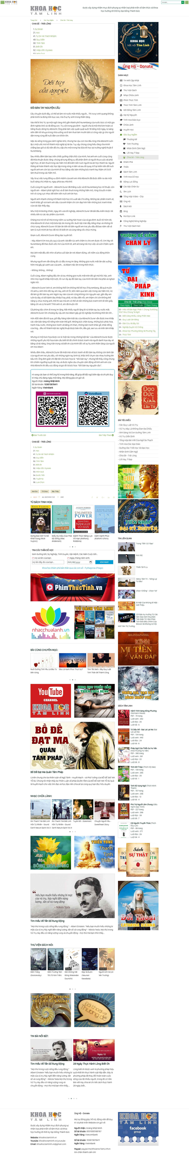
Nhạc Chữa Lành (131, 95)
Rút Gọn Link (129, 216)
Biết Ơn (39, 46)
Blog (125, 211)
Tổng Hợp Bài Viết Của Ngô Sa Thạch (136, 440)
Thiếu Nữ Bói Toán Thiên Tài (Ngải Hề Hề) (89, 974)
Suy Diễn (40, 39)
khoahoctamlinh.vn (48, 1137)
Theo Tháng (151, 305)
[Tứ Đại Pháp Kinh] (138, 298)
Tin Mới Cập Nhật (131, 80)
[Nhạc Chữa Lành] (52, 639)
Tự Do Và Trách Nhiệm (46, 36)
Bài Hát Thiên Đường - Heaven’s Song (66, 823)
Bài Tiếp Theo (105, 435)
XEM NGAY (104, 562)
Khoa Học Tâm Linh (132, 85)
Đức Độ (139, 555)
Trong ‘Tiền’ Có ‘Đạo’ (144, 543)
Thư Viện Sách (130, 90)
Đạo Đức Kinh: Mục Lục (43, 1063)
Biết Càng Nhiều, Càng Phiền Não (136, 316)
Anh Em (35, 491)
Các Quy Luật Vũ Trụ (128, 425)
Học (38, 32)
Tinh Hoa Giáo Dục (131, 120)
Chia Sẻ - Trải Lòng (66, 20)
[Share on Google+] (103, 497)
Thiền (126, 167)
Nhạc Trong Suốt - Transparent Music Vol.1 (109, 823)
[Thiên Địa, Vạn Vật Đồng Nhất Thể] (138, 699)
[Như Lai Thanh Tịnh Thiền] (94, 870)
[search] (182, 2)
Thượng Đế (132, 139)
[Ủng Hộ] (138, 69)
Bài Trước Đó (40, 435)
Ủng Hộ (126, 201)
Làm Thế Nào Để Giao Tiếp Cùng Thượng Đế (72, 671)
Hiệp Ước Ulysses (44, 50)
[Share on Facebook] (92, 497)
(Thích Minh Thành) (143, 787)
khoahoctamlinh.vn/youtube (52, 1140)
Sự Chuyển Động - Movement (86, 823)
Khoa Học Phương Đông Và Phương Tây (139, 331)
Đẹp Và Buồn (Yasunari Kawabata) (53, 974)
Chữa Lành (128, 125)
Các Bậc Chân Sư (131, 187)
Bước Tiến (40, 475)
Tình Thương (132, 144)
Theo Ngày (125, 305)
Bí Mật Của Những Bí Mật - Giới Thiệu (147, 603)
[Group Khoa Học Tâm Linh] (138, 1145)
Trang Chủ (34, 20)
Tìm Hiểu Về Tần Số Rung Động (47, 920)
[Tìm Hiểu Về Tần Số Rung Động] (73, 875)
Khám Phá (128, 162)
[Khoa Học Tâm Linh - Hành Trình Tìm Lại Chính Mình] (138, 61)
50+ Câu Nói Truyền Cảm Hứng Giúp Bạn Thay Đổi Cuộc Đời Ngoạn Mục (100, 672)
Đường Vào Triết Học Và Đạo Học (134, 448)
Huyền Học (128, 130)
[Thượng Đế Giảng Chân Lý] (138, 263)
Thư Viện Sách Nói (131, 226)
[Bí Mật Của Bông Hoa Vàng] (52, 870)
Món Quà (40, 53)
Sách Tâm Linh (130, 172)
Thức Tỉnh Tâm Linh (132, 105)
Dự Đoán (39, 29)
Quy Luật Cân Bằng (131, 319)
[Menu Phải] (186, 3)
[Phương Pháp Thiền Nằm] (94, 718)
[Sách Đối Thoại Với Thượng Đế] (94, 1027)
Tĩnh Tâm (40, 43)
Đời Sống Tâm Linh (132, 110)
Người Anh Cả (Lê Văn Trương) (72, 972)
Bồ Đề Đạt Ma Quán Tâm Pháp (47, 772)
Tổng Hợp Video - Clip (133, 196)
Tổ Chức (45, 491)
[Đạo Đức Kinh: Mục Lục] (51, 1050)
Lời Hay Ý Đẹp (133, 153)
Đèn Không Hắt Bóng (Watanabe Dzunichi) (37, 974)
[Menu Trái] (2, 3)
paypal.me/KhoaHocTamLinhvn (95, 1149)
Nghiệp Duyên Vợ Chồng (133, 327)
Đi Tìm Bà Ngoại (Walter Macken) (105, 972)
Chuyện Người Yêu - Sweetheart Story (43, 823)
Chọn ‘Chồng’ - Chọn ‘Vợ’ (146, 591)
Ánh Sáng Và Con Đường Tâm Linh (135, 432)
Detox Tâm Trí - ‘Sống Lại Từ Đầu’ (146, 580)
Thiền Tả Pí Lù (142, 567)
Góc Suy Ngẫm (49, 20)
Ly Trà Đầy (35, 669)
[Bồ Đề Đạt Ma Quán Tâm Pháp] (73, 723)
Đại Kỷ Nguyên (130, 115)
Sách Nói (127, 206)
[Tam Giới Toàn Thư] (138, 379)
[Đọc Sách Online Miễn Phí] (94, 639)
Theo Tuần (138, 305)
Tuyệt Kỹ (39, 479)
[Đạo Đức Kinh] (138, 414)
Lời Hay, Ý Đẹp (125, 459)
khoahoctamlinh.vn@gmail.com (51, 1144)
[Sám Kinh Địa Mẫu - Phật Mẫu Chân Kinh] (138, 497)
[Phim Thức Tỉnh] (73, 601)
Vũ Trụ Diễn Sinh (127, 436)
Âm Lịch (127, 191)
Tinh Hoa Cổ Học (131, 177)
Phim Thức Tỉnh (130, 100)
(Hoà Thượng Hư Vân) (144, 749)
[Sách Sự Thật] (138, 876)
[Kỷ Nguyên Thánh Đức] (138, 532)
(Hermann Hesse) (144, 712)
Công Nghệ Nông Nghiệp (134, 221)
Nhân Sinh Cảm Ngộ (136, 148)
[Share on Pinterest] (114, 497)
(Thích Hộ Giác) (143, 767)
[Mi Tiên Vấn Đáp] (138, 664)
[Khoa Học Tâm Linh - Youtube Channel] (52, 718)
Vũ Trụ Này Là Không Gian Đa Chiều (135, 429)
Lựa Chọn (40, 482)
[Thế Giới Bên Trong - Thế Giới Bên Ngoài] (52, 1027)
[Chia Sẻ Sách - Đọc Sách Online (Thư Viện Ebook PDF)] (94, 1050)
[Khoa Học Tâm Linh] (11, 4)
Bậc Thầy (55, 491)
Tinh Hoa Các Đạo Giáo (129, 444)
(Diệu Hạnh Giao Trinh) (144, 805)
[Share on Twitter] (97, 497)
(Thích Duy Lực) (143, 824)
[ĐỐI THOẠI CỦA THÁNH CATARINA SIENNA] (138, 929)
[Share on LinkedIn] (108, 497)
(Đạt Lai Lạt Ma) (144, 730)
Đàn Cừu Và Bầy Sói (131, 323)
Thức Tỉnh (127, 334)
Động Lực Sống (130, 182)
